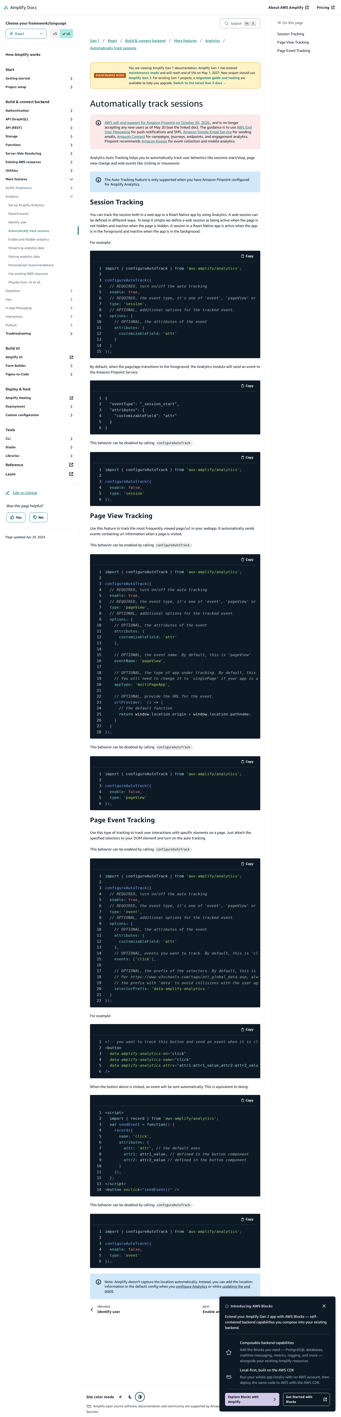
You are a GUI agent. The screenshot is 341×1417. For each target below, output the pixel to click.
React (19, 33)
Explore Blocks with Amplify (243, 1399)
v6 (68, 33)
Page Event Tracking (122, 820)
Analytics (212, 40)
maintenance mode (144, 73)
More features (185, 40)
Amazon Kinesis (154, 141)
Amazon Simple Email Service (207, 132)
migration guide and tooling (218, 78)
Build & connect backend (145, 40)
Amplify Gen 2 (140, 78)
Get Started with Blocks (299, 1399)
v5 (55, 33)
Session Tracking (116, 202)
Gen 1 (95, 40)
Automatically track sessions (113, 48)
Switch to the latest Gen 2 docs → (199, 83)
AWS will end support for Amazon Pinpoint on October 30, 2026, (157, 122)
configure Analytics (191, 1286)
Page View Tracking (121, 516)
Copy (251, 257)
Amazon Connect (131, 136)
